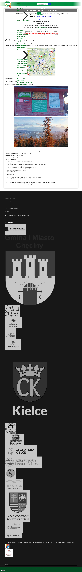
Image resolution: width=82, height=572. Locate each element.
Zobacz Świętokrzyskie (22, 73)
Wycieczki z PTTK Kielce (22, 7)
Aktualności (20, 5)
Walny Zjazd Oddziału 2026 (23, 20)
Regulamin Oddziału (22, 43)
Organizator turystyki (22, 34)
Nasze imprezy (20, 49)
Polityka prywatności (9, 564)
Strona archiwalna (21, 47)
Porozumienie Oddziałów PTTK (24, 82)
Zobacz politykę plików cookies (43, 568)
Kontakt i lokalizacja (22, 84)
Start (18, 3)
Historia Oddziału (21, 45)
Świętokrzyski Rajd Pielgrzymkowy (25, 65)
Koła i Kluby (20, 38)
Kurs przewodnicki (21, 78)
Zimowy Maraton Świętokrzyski (24, 69)
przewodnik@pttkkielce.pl (13, 208)
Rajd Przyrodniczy (21, 67)
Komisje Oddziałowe (22, 40)
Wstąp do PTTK (20, 80)
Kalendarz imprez (21, 8)
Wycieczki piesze (21, 75)
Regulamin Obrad (21, 32)
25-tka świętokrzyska (22, 61)
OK (49, 4)
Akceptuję (3, 570)
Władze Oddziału (21, 36)
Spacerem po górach (22, 59)
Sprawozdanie (20, 30)
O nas (18, 10)
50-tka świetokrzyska (22, 63)
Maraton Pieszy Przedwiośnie (24, 71)
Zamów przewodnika (22, 77)
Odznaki (19, 42)
